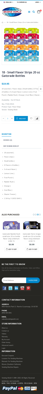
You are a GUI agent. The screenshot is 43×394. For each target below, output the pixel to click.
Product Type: (7, 107)
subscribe (32, 280)
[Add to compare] (37, 118)
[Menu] (29, 12)
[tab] (6, 134)
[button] (34, 214)
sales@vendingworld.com (10, 319)
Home (2, 22)
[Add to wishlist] (31, 118)
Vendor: (4, 110)
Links (37, 2)
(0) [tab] (7, 140)
